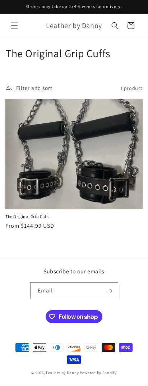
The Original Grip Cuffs (27, 216)
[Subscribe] (110, 290)
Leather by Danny (62, 372)
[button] (14, 25)
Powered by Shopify (98, 372)
